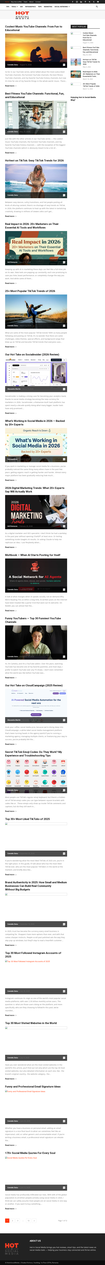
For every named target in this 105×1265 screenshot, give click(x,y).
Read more (9, 86)
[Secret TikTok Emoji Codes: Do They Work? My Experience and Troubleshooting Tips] (36, 776)
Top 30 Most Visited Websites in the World (31, 1023)
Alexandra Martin (13, 389)
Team (25, 2)
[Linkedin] (81, 2)
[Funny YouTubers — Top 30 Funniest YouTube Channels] (36, 642)
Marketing (48, 7)
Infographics (30, 7)
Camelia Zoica (12, 65)
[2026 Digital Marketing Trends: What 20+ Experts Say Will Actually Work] (36, 512)
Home (7, 2)
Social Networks (61, 7)
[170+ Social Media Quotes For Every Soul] (36, 1173)
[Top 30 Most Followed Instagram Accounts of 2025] (36, 977)
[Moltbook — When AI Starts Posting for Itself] (36, 575)
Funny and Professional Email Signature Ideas (33, 1086)
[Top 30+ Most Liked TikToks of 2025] (36, 839)
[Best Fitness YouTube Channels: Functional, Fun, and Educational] (36, 118)
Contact (38, 2)
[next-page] (34, 1221)
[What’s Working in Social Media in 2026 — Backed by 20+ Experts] (36, 445)
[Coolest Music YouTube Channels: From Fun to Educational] (36, 51)
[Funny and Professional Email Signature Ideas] (36, 1107)
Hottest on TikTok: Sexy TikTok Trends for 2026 (34, 160)
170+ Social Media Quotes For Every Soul (30, 1153)
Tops (40, 7)
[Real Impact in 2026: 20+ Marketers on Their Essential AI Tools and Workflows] (36, 248)
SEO (21, 7)
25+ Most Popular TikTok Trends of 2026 (30, 291)
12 (28, 1221)
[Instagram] (77, 2)
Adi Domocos (12, 262)
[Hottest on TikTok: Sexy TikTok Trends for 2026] (36, 181)
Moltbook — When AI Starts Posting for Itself (32, 555)
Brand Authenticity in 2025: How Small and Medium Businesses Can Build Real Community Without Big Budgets (36, 886)
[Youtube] (98, 2)
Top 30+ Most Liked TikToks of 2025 (27, 819)
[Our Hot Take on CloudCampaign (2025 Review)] (36, 706)
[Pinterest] (85, 2)
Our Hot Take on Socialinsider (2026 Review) (32, 354)
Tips (7, 7)
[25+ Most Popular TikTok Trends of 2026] (36, 312)
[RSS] (89, 2)
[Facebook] (73, 2)
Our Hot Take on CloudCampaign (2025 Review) (34, 685)
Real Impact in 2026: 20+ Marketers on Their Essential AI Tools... (91, 74)
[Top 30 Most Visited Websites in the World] (36, 1044)
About (31, 2)
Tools (14, 7)
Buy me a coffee (16, 2)
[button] (97, 6)
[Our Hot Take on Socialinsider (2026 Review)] (36, 375)
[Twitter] (94, 2)
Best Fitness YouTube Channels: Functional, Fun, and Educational (91, 50)
